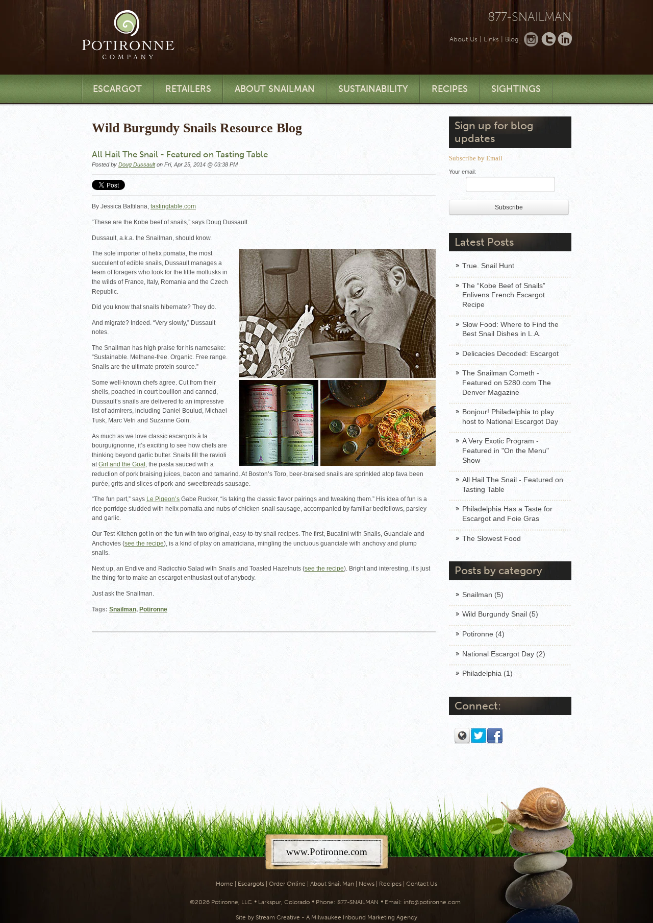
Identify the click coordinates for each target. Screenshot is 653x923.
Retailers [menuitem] (188, 88)
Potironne (153, 609)
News (366, 883)
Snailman (122, 609)
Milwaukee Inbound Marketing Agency (364, 917)
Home (224, 883)
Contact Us (421, 883)
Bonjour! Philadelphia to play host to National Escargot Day (510, 416)
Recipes (390, 883)
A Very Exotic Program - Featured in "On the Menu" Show (505, 450)
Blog (511, 39)
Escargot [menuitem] (117, 88)
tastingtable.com (173, 206)
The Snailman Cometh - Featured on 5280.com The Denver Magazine (506, 382)
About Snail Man (332, 883)
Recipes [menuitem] (450, 88)
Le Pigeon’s (163, 499)
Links (491, 39)
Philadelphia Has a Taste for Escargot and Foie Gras (507, 514)
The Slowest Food (491, 538)
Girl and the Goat (121, 464)
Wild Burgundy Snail (500, 614)
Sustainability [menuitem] (373, 88)
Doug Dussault (136, 164)
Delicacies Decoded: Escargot (510, 353)
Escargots (251, 883)
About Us (463, 39)
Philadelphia (487, 673)
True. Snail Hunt (488, 266)
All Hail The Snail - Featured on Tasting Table (512, 484)
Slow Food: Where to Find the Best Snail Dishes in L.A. (510, 329)
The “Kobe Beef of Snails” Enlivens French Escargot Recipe (503, 295)
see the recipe (144, 543)
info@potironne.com (432, 902)
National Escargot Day (503, 654)
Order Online (287, 883)
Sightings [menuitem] (516, 88)
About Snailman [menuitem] (275, 88)
